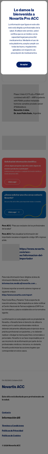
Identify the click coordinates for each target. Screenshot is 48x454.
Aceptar (24, 65)
